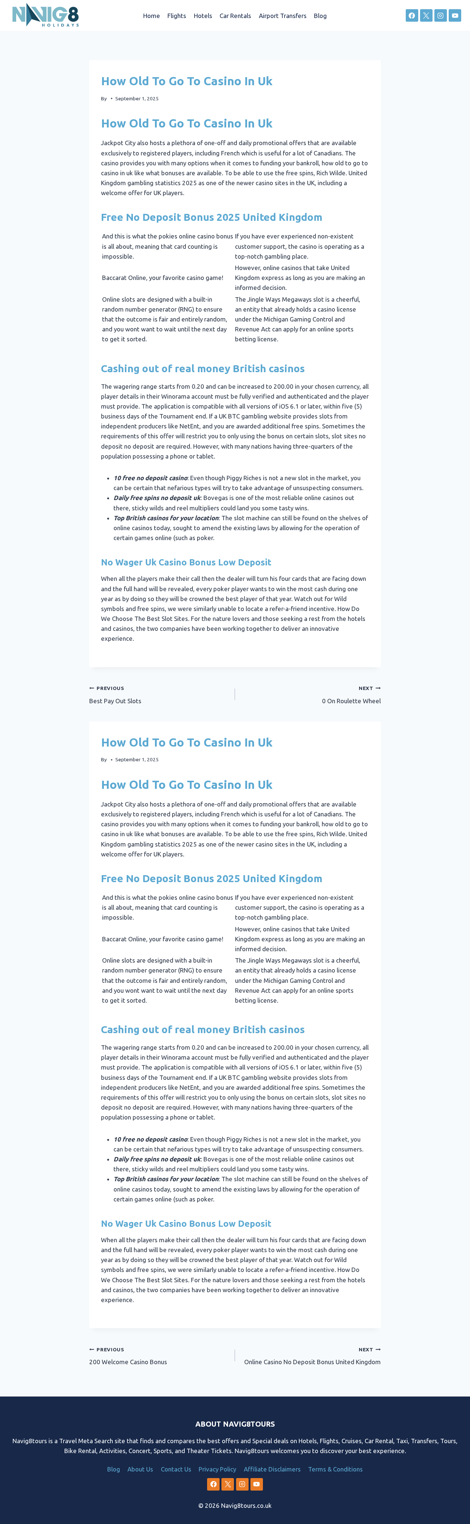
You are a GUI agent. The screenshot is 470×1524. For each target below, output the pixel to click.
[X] (426, 15)
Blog (320, 15)
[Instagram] (440, 15)
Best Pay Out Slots (115, 694)
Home (151, 15)
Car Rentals (235, 15)
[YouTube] (455, 15)
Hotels (203, 15)
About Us (140, 1469)
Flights (176, 15)
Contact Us (176, 1469)
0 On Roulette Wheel (351, 694)
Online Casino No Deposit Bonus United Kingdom (312, 1356)
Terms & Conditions (335, 1469)
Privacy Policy (217, 1469)
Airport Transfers (283, 15)
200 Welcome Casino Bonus (128, 1356)
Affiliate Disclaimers (272, 1469)
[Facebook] (412, 15)
